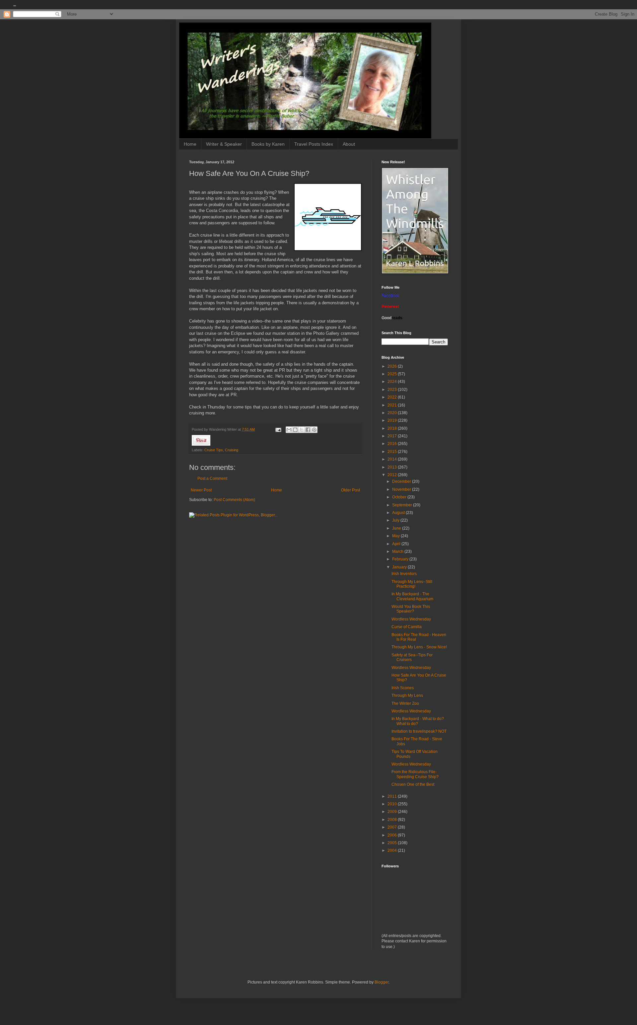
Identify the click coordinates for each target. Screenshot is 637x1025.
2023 (393, 389)
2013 (393, 467)
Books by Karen (268, 144)
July (396, 520)
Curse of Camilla (406, 626)
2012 (393, 475)
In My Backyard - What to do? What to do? (417, 721)
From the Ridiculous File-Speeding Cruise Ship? (415, 774)
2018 (393, 428)
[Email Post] (278, 429)
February (400, 559)
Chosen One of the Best (412, 784)
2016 (393, 443)
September (402, 505)
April (396, 544)
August (399, 512)
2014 (393, 459)
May (396, 536)
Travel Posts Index (313, 144)
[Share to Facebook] (308, 429)
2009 (393, 811)
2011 (393, 796)
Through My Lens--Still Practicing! (411, 584)
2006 (393, 835)
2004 (393, 850)
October (399, 497)
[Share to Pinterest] (314, 429)
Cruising (231, 450)
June (397, 528)
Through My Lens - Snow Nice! (419, 647)
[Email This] (289, 429)
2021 (393, 405)
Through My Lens (407, 695)
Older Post (350, 490)
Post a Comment (212, 478)
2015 (393, 451)
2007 (393, 827)
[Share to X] (301, 429)
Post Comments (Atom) (234, 499)
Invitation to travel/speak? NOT (419, 731)
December (402, 481)
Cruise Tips (213, 450)
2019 (393, 420)
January (400, 567)
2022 (393, 397)
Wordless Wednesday (411, 619)
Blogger (382, 982)
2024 (393, 381)
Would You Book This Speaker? (410, 609)
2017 (393, 436)
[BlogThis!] (295, 429)
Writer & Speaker (224, 144)
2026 (393, 366)
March (398, 551)
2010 (393, 804)
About (349, 144)
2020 (393, 412)
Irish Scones (402, 688)
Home (190, 144)
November (402, 489)
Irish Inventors (404, 573)
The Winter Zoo (405, 703)
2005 (393, 843)
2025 (393, 374)
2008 (393, 819)
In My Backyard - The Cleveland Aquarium (412, 596)
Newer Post (201, 490)
